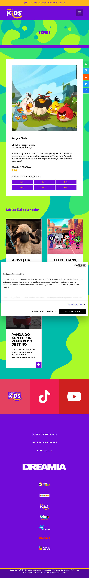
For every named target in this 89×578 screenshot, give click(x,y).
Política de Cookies (41, 572)
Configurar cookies (42, 311)
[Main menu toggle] (79, 12)
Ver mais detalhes (74, 304)
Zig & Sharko (59, 3)
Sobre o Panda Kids (44, 434)
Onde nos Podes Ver (44, 442)
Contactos (44, 450)
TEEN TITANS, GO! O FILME (65, 262)
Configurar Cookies (58, 572)
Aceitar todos (72, 311)
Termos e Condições (60, 570)
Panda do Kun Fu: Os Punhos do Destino (22, 339)
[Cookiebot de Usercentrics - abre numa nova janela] (76, 265)
